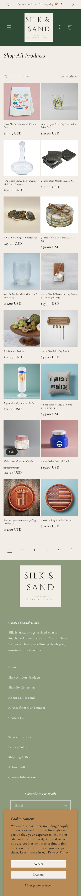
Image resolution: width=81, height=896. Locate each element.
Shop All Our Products (24, 677)
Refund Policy (18, 767)
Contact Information (22, 777)
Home (12, 667)
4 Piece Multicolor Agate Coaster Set (57, 239)
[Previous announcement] (8, 4)
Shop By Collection (21, 687)
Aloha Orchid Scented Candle (55, 461)
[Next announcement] (73, 4)
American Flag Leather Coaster (56, 520)
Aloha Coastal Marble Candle (18, 461)
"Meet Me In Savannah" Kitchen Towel (20, 126)
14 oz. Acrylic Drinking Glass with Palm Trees (58, 126)
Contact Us (16, 718)
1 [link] (9, 549)
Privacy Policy (58, 852)
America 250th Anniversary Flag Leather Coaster (20, 522)
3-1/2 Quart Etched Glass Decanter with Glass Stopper (21, 182)
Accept (38, 864)
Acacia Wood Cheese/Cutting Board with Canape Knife (59, 296)
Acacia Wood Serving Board (55, 351)
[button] (9, 27)
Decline (38, 875)
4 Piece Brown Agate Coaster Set (20, 237)
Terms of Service (20, 737)
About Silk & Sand (21, 697)
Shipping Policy (19, 757)
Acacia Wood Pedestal (14, 351)
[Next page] (71, 549)
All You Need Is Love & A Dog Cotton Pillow (56, 406)
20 (59, 549)
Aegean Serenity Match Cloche (19, 403)
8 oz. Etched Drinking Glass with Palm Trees (20, 296)
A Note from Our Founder (26, 707)
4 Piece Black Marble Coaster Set (57, 180)
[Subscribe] (65, 805)
